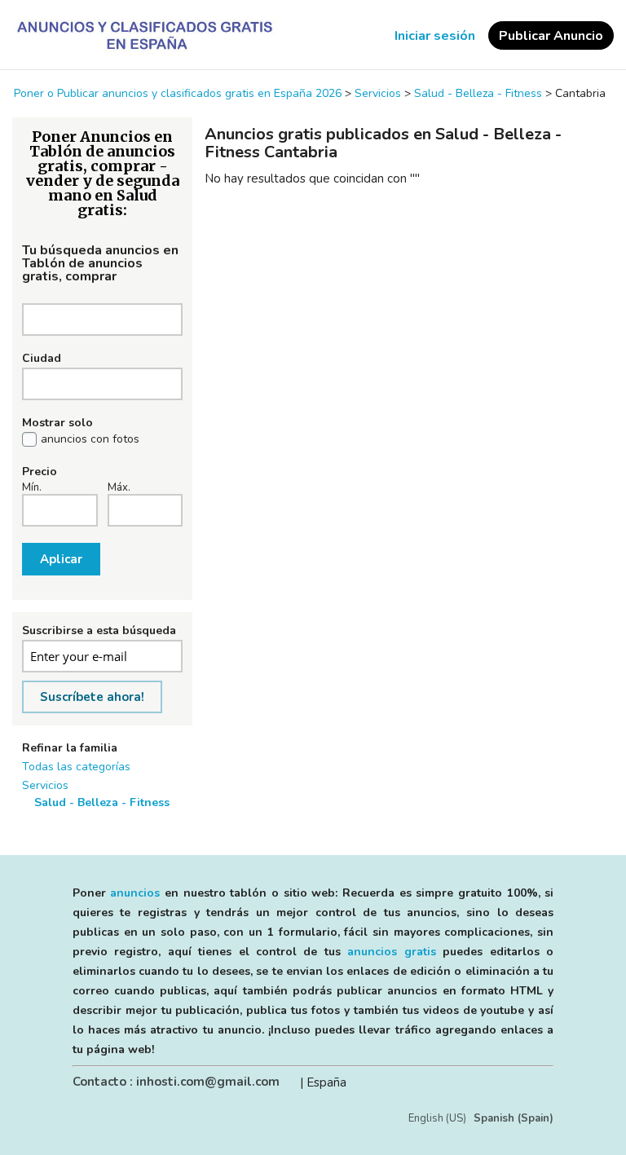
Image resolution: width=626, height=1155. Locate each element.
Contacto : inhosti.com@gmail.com (176, 1081)
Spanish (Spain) (513, 1118)
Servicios (45, 785)
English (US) (437, 1118)
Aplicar (61, 559)
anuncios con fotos (90, 439)
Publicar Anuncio (551, 36)
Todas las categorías (76, 766)
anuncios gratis (391, 951)
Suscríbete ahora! (92, 697)
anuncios (135, 893)
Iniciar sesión (435, 36)
